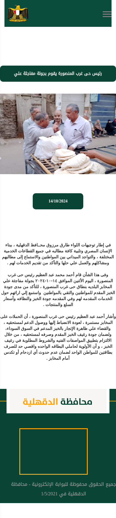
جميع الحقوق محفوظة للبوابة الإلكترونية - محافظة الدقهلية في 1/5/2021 (63, 489)
